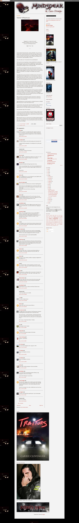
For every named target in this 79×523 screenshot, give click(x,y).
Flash (50, 218)
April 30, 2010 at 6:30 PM (23, 300)
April (49, 188)
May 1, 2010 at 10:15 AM (22, 321)
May (49, 187)
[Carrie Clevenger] (46, 104)
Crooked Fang (50, 216)
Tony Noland (21, 139)
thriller (24, 125)
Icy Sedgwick (21, 392)
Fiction (47, 218)
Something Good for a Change (53, 191)
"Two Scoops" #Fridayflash (52, 196)
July (49, 184)
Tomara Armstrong (22, 337)
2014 (48, 169)
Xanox (57, 225)
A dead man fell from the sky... (52, 153)
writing (54, 225)
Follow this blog (54, 141)
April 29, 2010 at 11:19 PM (23, 236)
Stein (55, 224)
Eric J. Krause (21, 344)
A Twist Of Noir (49, 160)
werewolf (47, 225)
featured (61, 217)
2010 (48, 175)
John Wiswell (21, 229)
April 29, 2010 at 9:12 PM (23, 218)
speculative (52, 224)
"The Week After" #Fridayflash (53, 193)
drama (51, 217)
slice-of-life (48, 224)
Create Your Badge (48, 105)
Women (50, 225)
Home (30, 405)
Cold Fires (60, 215)
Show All (61, 165)
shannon (20, 194)
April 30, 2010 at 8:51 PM (23, 306)
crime (47, 216)
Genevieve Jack (21, 211)
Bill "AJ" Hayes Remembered (51, 161)
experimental (56, 217)
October (49, 179)
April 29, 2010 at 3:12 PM (22, 136)
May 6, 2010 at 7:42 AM (22, 401)
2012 (48, 172)
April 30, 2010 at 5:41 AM (23, 274)
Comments (49, 231)
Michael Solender (22, 277)
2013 (48, 170)
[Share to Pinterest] (35, 123)
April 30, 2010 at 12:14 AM (23, 252)
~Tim (20, 297)
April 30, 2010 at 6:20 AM (23, 281)
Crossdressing (58, 216)
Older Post (41, 405)
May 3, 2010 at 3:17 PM (22, 377)
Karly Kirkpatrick (21, 285)
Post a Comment (20, 403)
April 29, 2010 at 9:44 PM (23, 225)
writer (52, 225)
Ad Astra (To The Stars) (51, 163)
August (49, 182)
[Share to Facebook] (34, 123)
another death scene (53, 215)
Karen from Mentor (22, 182)
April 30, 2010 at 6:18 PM (23, 294)
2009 (48, 202)
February (49, 199)
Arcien (58, 215)
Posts (48, 229)
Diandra (20, 256)
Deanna (20, 175)
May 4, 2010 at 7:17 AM (22, 394)
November (50, 178)
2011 (48, 173)
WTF (55, 225)
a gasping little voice (50, 155)
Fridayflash (21, 125)
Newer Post (18, 405)
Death (61, 216)
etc (53, 217)
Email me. (47, 30)
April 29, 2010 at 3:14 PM (23, 145)
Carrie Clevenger (21, 380)
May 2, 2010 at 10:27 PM (22, 354)
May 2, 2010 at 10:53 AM (23, 347)
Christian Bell (21, 330)
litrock (20, 130)
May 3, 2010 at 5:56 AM (22, 367)
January (49, 200)
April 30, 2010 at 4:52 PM (23, 288)
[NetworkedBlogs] (54, 140)
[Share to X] (33, 123)
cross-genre (54, 216)
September (50, 181)
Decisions (47, 217)
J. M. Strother (21, 350)
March (49, 197)
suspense (58, 224)
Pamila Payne (21, 239)
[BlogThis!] (32, 123)
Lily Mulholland (21, 203)
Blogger (44, 514)
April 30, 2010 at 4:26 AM (23, 267)
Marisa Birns (21, 162)
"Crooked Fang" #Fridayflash (52, 194)
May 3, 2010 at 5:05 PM (22, 388)
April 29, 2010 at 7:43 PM (23, 199)
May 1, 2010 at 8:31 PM (22, 333)
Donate (50, 217)
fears (58, 217)
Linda (20, 270)
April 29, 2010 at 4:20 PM (23, 171)
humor (55, 219)
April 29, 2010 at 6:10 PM (23, 191)
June (49, 185)
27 (46, 215)
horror (52, 219)
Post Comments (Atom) (24, 407)
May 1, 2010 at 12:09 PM (22, 327)
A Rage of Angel (49, 158)
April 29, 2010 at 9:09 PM (23, 208)
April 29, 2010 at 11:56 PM (23, 245)
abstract (48, 215)
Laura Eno (20, 155)
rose (48, 156)
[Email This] (31, 123)
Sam (19, 324)
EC (19, 221)
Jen (19, 263)
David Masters (21, 371)
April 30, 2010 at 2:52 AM (23, 260)
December (50, 176)
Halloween (60, 218)
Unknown (20, 248)
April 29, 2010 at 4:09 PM (23, 159)
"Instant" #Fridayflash (51, 190)
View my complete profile (50, 26)
